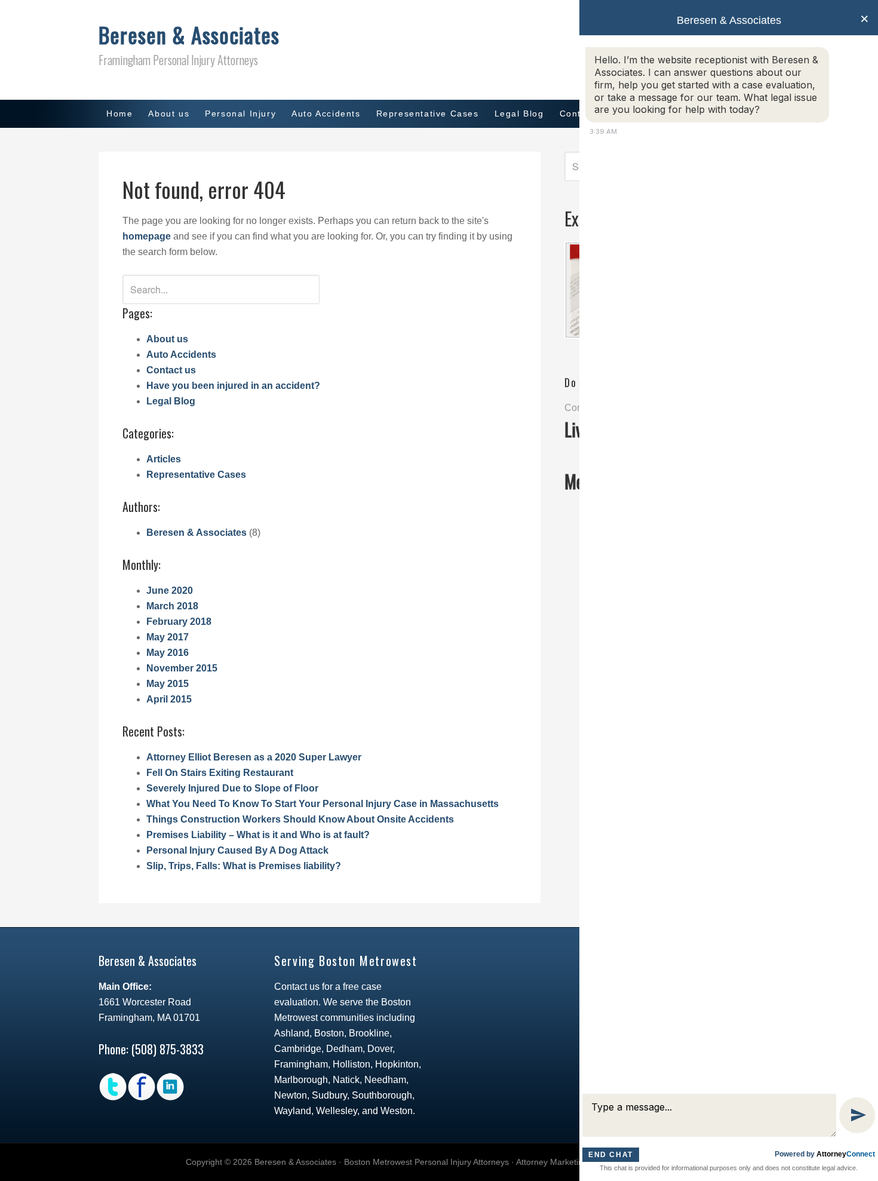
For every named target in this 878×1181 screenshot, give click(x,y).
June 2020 (169, 590)
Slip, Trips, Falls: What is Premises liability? (243, 866)
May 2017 (167, 637)
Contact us (171, 370)
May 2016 (167, 653)
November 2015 (181, 668)
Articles (163, 459)
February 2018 (178, 621)
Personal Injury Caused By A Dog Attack (237, 850)
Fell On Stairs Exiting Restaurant (219, 773)
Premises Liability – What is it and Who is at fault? (258, 835)
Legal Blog (170, 401)
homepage (146, 236)
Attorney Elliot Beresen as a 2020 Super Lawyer (253, 757)
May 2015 (167, 684)
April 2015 (169, 699)
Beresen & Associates (189, 34)
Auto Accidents (181, 354)
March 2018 (172, 606)
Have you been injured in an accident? (233, 386)
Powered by (825, 1154)
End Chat (610, 1155)
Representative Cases (196, 475)
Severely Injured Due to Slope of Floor (232, 788)
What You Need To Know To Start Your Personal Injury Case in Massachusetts (322, 804)
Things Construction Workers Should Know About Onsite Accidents (300, 819)
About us (167, 339)
